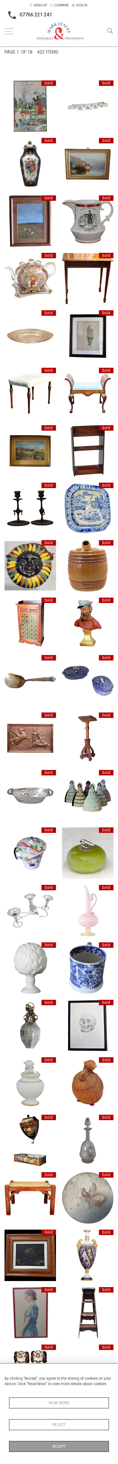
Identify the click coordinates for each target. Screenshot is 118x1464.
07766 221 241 (36, 15)
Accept (59, 1446)
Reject (59, 1425)
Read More (59, 1403)
